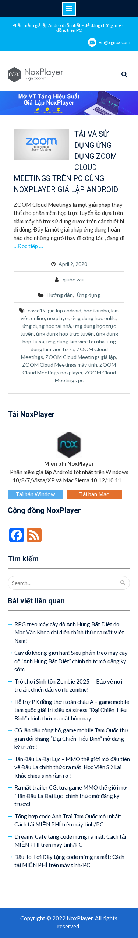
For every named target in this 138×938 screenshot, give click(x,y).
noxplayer (58, 318)
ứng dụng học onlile (93, 318)
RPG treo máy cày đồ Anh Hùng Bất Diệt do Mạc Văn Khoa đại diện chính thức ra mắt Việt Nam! (69, 632)
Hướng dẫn (60, 295)
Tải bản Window (35, 494)
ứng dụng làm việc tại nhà (75, 341)
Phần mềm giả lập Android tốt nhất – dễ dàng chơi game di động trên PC (69, 28)
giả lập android (64, 310)
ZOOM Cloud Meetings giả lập (80, 357)
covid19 (37, 310)
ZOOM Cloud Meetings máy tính (59, 365)
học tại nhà (96, 310)
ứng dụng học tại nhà (46, 326)
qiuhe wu (73, 279)
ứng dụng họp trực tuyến (65, 334)
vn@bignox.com (114, 42)
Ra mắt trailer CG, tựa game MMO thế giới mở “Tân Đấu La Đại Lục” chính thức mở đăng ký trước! (70, 795)
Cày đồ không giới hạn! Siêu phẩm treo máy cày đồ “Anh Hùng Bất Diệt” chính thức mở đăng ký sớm (71, 660)
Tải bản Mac (94, 494)
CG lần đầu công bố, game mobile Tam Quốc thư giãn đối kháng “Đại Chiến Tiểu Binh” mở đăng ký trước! (71, 738)
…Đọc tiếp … (28, 246)
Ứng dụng (88, 295)
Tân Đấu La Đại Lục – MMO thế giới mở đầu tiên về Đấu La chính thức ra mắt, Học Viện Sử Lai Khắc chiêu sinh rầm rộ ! (72, 767)
